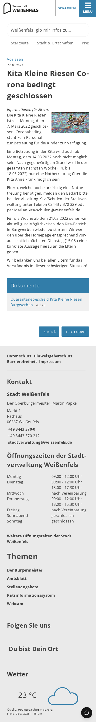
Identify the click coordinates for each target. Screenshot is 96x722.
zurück (50, 331)
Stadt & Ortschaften (55, 43)
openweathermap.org (35, 709)
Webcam (15, 603)
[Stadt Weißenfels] (48, 418)
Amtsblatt (17, 578)
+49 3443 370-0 (21, 429)
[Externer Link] (11, 637)
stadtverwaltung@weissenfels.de (39, 442)
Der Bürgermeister (24, 570)
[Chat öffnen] (86, 712)
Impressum (50, 361)
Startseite (20, 43)
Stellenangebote (22, 586)
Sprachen (67, 8)
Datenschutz (19, 356)
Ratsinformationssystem (31, 595)
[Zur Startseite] (22, 8)
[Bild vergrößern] (70, 122)
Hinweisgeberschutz (53, 356)
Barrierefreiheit (22, 361)
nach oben (76, 331)
